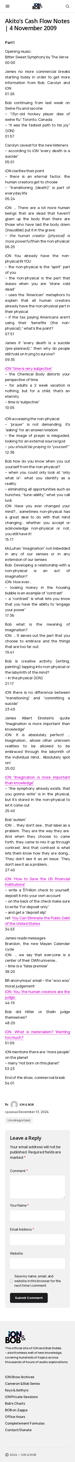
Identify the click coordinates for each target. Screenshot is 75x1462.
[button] (7, 6)
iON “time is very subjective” (28, 368)
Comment (19, 1171)
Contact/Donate (18, 1430)
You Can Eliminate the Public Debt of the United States (37, 920)
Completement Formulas (25, 1423)
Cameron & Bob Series (22, 1383)
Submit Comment (29, 1298)
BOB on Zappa (16, 1410)
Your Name (19, 1205)
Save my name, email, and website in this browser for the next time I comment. (37, 1281)
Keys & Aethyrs (17, 1390)
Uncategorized (19, 1120)
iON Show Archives (19, 1377)
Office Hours (15, 1416)
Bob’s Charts (15, 1403)
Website (16, 1253)
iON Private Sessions (21, 1397)
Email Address (22, 1229)
